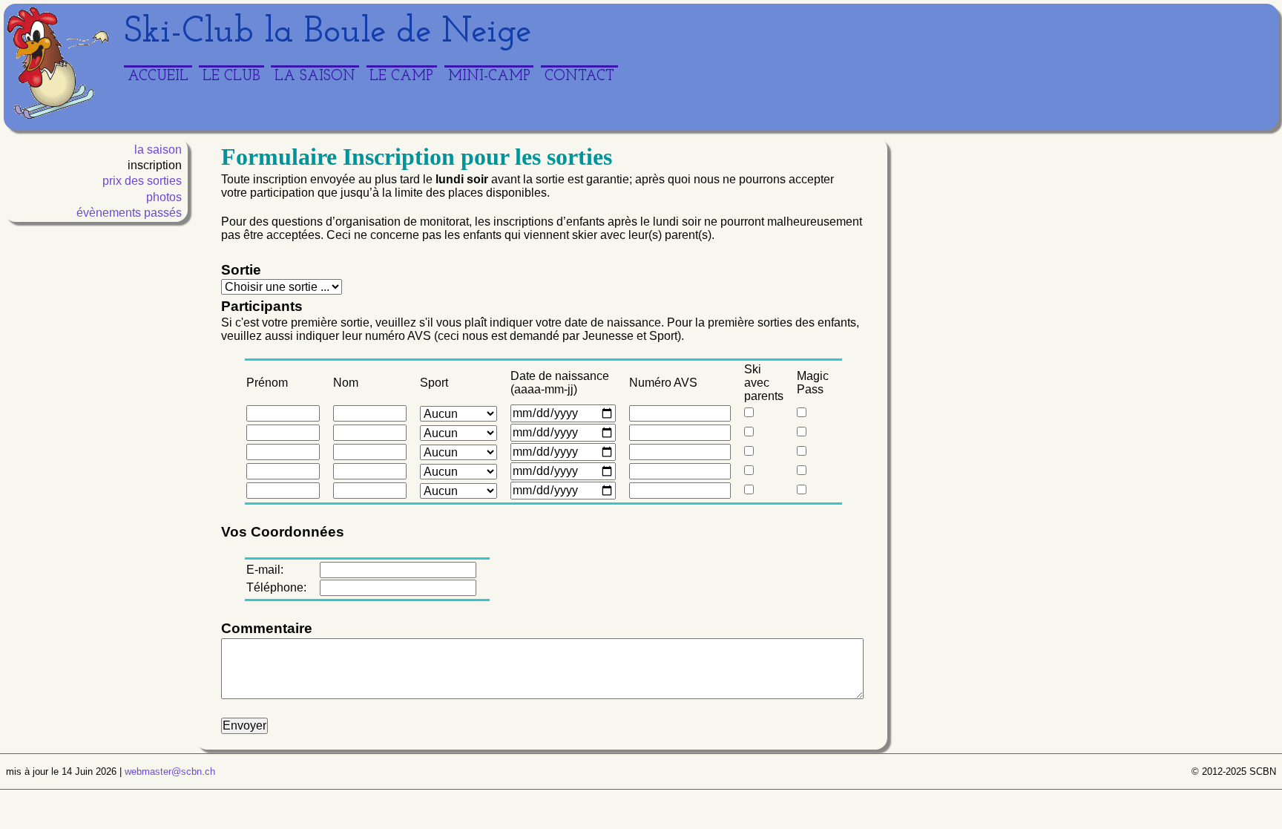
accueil (158, 77)
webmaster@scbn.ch (170, 771)
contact (579, 77)
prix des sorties (142, 180)
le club (231, 77)
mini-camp (489, 77)
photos (164, 197)
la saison (315, 77)
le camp (401, 77)
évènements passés (129, 212)
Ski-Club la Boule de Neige (327, 32)
